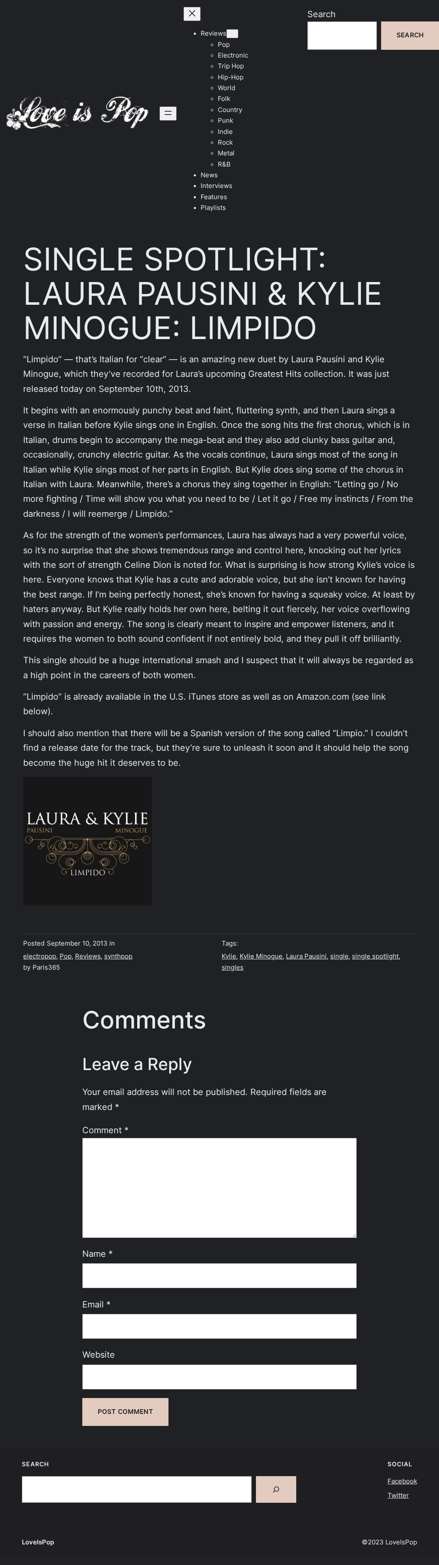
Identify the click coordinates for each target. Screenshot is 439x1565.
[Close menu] (192, 14)
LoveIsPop (38, 1542)
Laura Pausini (306, 956)
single (339, 956)
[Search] (276, 1489)
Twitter (398, 1495)
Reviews (88, 956)
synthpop (118, 956)
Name (97, 1253)
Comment (105, 1130)
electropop (39, 956)
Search (321, 14)
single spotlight (375, 956)
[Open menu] (168, 113)
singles (233, 967)
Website (98, 1354)
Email (96, 1304)
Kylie (229, 956)
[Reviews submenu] (232, 33)
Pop (66, 956)
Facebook (402, 1481)
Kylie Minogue (261, 956)
